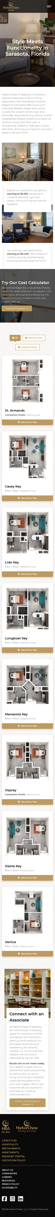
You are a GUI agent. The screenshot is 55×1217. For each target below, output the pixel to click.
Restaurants (11, 1148)
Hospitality (10, 1144)
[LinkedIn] (20, 1199)
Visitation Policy (14, 1160)
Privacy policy (10, 1184)
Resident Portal (13, 1156)
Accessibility (10, 1188)
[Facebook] (4, 1199)
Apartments (10, 1152)
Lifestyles (9, 1140)
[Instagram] (12, 1199)
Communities (9, 1173)
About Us (7, 1170)
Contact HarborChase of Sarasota (27, 1102)
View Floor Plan (29, 422)
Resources (8, 1180)
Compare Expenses (16, 308)
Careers (7, 1177)
